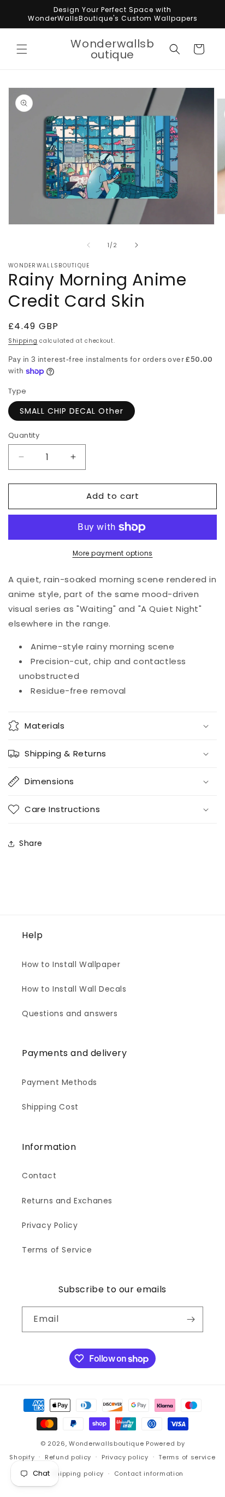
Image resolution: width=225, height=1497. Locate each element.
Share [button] (31, 843)
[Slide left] (88, 245)
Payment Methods (59, 1082)
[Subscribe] (191, 1319)
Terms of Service (57, 1249)
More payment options (113, 553)
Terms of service (186, 1457)
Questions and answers (70, 1013)
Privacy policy (125, 1457)
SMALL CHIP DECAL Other (71, 410)
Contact (39, 1175)
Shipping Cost (50, 1106)
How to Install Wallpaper (71, 964)
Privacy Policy (50, 1225)
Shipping (23, 341)
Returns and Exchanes (67, 1200)
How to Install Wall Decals (74, 988)
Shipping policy (78, 1473)
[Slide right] (137, 245)
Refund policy (68, 1457)
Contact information (148, 1473)
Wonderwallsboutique (106, 1443)
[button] (22, 49)
